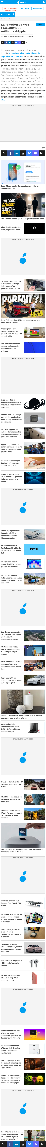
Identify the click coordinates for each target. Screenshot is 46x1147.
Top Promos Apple (10, 8)
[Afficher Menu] (2, 2)
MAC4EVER (23, 2)
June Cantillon (9, 36)
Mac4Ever (4, 19)
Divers (11, 19)
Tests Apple (24, 8)
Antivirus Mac (37, 8)
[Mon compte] (43, 2)
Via (3, 100)
